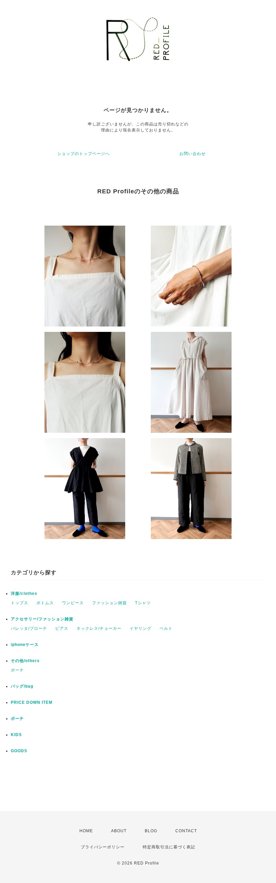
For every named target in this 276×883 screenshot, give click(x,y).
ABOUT (119, 831)
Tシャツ (143, 603)
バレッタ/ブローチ (29, 628)
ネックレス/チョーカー (99, 628)
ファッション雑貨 (109, 603)
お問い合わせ (192, 153)
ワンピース (73, 603)
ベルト (166, 628)
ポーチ (17, 670)
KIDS (16, 734)
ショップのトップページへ (83, 153)
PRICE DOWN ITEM (32, 702)
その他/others (25, 660)
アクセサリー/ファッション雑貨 (42, 619)
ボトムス (45, 603)
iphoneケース (25, 644)
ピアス (61, 628)
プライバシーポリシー (103, 847)
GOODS (19, 750)
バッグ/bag (22, 686)
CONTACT (186, 831)
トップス (19, 603)
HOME (86, 831)
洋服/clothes (24, 593)
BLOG (151, 831)
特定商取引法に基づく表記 (169, 847)
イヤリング (140, 628)
